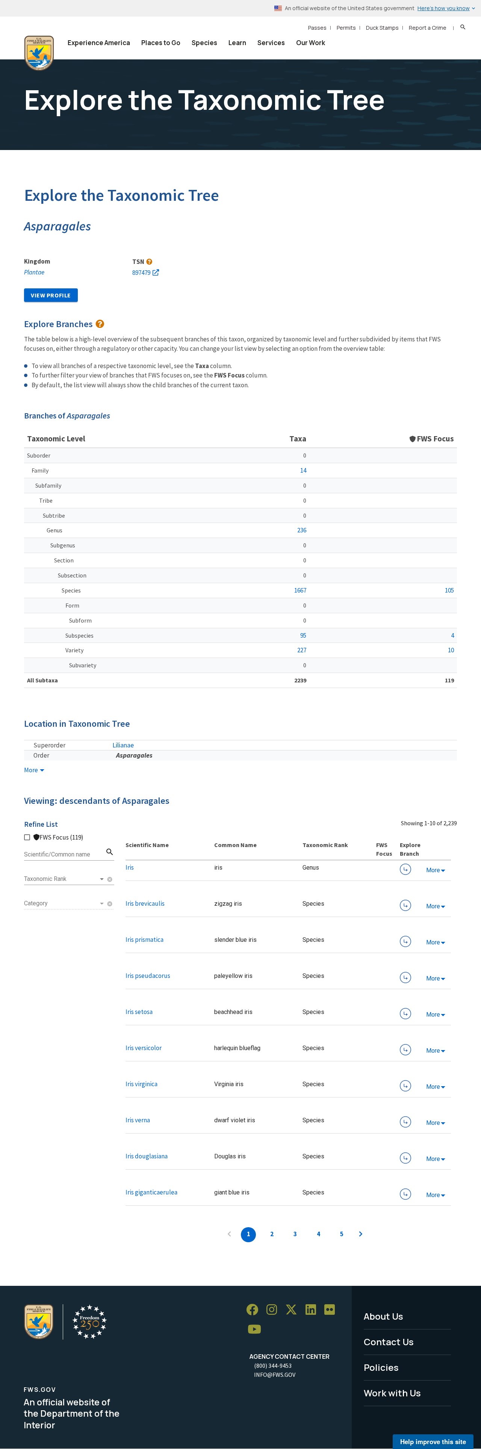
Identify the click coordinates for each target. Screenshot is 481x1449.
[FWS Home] (39, 53)
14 (303, 470)
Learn (237, 42)
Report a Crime (427, 27)
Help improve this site (433, 1441)
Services (271, 42)
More (31, 770)
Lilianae (123, 745)
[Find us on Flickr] (332, 1310)
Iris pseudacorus (148, 976)
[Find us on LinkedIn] (313, 1310)
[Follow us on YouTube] (257, 1329)
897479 (141, 272)
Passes (317, 27)
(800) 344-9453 (273, 1365)
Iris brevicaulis (145, 903)
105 (449, 590)
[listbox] (64, 879)
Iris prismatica (144, 939)
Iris (130, 867)
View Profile (51, 295)
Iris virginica (141, 1084)
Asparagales (134, 755)
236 (301, 530)
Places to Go (160, 42)
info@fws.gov (274, 1374)
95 (303, 635)
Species (204, 42)
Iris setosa (139, 1012)
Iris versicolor (144, 1048)
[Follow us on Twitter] (294, 1310)
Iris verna (138, 1120)
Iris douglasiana (147, 1156)
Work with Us (392, 1393)
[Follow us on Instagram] (274, 1310)
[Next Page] (360, 1234)
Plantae (34, 272)
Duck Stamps (382, 27)
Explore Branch (405, 869)
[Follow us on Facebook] (254, 1310)
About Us (383, 1316)
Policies (381, 1367)
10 (451, 650)
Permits (346, 27)
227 (301, 650)
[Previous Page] (229, 1234)
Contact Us (389, 1341)
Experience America (99, 42)
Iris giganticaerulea (151, 1192)
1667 (300, 590)
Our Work (310, 42)
